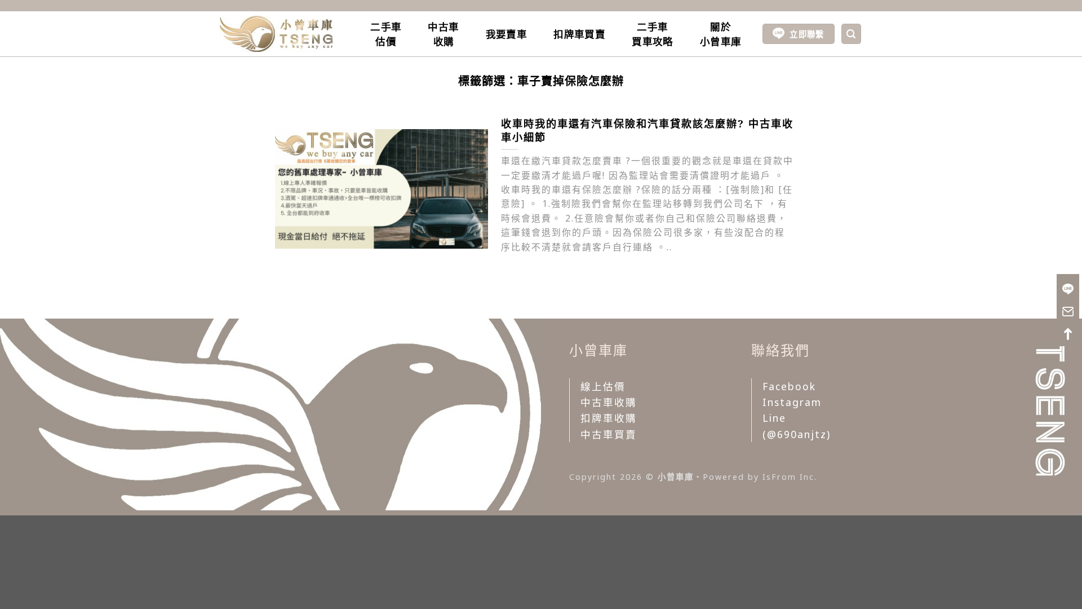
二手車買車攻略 (652, 34)
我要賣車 (506, 34)
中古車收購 (443, 34)
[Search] (851, 34)
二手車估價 (385, 34)
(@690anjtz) (796, 434)
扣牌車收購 (608, 418)
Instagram (792, 402)
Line (774, 418)
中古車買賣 (608, 434)
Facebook (789, 386)
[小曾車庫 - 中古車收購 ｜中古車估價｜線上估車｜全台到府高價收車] (276, 34)
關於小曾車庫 (720, 34)
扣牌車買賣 (579, 34)
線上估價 (603, 386)
